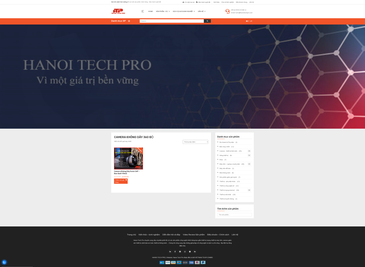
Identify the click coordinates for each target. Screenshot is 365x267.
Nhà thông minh (224, 173)
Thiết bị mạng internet (227, 190)
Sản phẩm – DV (162, 11)
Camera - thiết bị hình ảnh (228, 151)
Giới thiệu (216, 2)
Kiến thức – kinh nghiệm (149, 234)
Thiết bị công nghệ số (226, 186)
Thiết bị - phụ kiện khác (227, 181)
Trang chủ (131, 234)
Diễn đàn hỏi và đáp (171, 234)
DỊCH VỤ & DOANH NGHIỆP (183, 11)
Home (150, 11)
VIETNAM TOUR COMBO (204, 257)
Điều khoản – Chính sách (218, 234)
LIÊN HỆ (200, 11)
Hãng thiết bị (223, 155)
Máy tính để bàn (225, 168)
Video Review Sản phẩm (194, 234)
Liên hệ (251, 2)
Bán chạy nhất (224, 147)
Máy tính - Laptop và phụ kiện (229, 164)
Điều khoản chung (241, 2)
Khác (221, 160)
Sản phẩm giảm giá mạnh (228, 177)
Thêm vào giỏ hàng (119, 181)
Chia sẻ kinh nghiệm (227, 2)
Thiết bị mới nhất (225, 194)
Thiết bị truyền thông (226, 199)
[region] (182, 77)
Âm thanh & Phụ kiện (226, 142)
